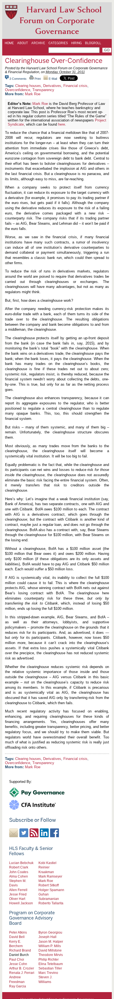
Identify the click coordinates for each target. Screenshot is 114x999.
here (61, 124)
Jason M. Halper (50, 941)
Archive (38, 43)
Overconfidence (17, 90)
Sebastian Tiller (50, 968)
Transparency (43, 90)
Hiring (76, 43)
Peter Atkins (18, 932)
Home (9, 43)
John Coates (18, 872)
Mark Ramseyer (50, 876)
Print (37, 78)
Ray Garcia (17, 986)
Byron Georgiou (50, 932)
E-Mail (52, 78)
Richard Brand (20, 950)
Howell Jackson (21, 903)
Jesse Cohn (18, 964)
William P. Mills (49, 946)
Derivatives (52, 86)
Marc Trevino (48, 972)
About (22, 43)
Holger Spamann (51, 890)
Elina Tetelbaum (50, 964)
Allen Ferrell (18, 890)
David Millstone (50, 950)
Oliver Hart (17, 898)
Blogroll (93, 43)
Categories (58, 43)
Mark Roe (32, 94)
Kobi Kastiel (47, 863)
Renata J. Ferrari (21, 972)
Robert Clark (18, 867)
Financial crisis (75, 86)
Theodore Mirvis (50, 954)
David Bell (17, 937)
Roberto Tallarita (50, 903)
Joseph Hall (47, 937)
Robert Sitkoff (48, 885)
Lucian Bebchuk (21, 863)
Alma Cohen (18, 876)
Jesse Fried (18, 894)
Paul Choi (16, 959)
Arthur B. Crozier (21, 968)
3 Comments (18, 78)
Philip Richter (48, 959)
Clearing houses (28, 86)
